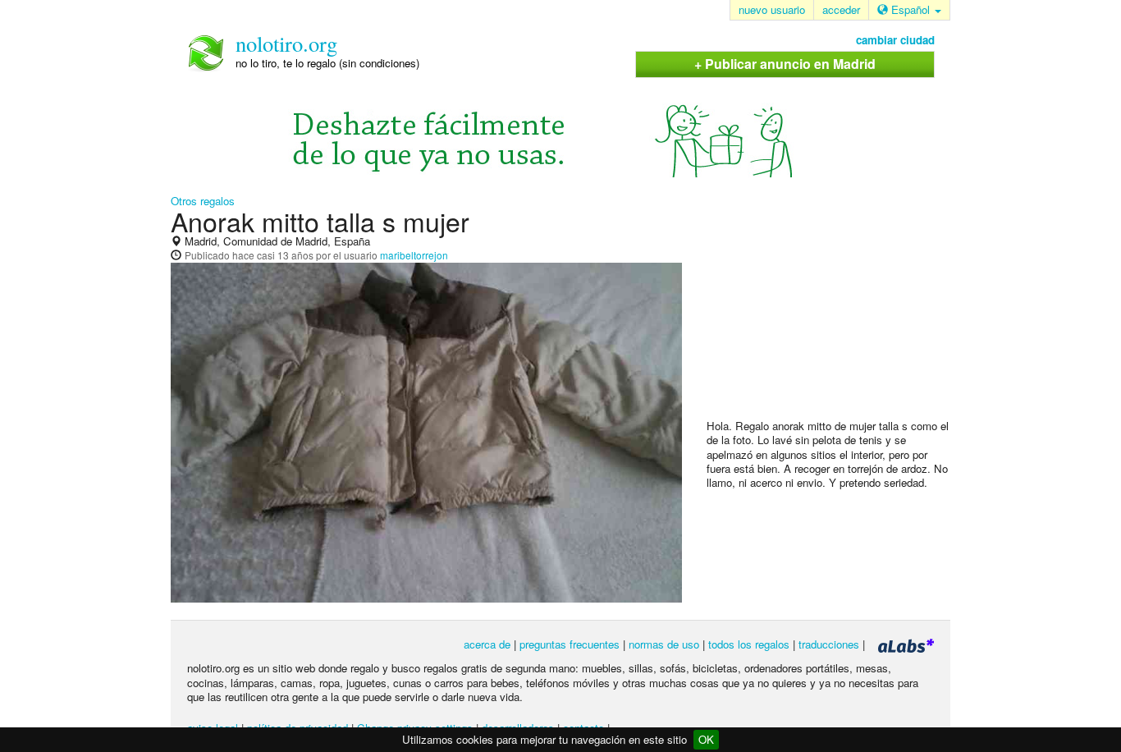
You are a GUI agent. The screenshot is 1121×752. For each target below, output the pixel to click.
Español (910, 9)
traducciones (828, 644)
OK (706, 739)
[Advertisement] (830, 312)
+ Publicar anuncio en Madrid (785, 63)
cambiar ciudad (895, 40)
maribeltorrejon (414, 255)
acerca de (487, 644)
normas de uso (664, 644)
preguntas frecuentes (569, 644)
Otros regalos (203, 201)
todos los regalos (748, 644)
